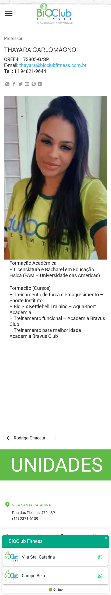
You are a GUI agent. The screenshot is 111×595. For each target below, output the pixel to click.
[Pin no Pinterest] (34, 84)
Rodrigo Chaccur (29, 438)
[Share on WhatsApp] (7, 84)
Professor (13, 38)
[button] (8, 13)
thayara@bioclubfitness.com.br (52, 65)
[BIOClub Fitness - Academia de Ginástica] (55, 13)
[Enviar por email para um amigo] (27, 84)
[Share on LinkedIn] (40, 84)
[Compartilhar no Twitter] (20, 84)
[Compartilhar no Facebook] (14, 84)
